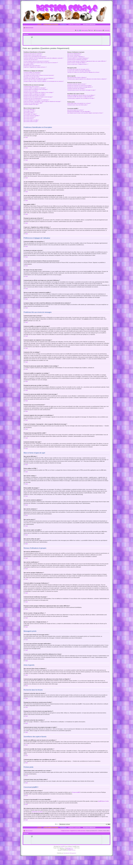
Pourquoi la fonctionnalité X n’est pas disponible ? (78, 111)
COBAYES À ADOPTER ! (74, 24)
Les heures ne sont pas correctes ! (32, 73)
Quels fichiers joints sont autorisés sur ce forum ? (79, 103)
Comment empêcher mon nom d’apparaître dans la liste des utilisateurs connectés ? (43, 58)
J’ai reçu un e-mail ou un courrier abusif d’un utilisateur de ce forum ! (83, 72)
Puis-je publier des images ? (30, 114)
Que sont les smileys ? (29, 112)
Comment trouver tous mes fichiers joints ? (77, 104)
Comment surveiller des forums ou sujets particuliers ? (80, 96)
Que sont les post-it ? (29, 118)
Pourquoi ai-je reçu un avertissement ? (33, 98)
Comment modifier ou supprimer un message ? (35, 88)
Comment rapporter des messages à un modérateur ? (36, 99)
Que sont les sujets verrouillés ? (31, 120)
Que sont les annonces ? (30, 117)
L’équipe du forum (65, 830)
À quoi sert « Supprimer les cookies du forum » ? (35, 67)
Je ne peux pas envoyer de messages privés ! (78, 69)
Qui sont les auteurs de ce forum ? (75, 110)
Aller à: (56, 824)
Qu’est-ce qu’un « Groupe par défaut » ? (76, 62)
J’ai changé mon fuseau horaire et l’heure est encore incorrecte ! (39, 75)
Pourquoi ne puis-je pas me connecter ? (33, 53)
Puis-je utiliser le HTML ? (29, 111)
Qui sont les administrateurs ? (74, 53)
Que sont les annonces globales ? (32, 115)
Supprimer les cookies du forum (77, 830)
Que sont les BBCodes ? (29, 109)
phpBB (62, 846)
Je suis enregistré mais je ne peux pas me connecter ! (36, 61)
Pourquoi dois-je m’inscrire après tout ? (33, 55)
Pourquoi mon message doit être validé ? (33, 103)
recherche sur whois (37, 811)
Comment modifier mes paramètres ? (32, 72)
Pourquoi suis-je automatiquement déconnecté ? (35, 56)
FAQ (78, 30)
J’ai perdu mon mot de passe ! (31, 59)
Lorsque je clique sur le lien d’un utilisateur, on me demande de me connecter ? (44, 81)
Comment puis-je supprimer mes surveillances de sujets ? (81, 98)
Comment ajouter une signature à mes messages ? (36, 89)
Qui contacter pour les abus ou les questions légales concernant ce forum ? (85, 113)
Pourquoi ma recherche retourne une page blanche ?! (80, 87)
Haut (26, 137)
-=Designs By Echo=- (68, 847)
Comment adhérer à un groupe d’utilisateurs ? (78, 58)
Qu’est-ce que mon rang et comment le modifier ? (35, 79)
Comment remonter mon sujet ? (31, 104)
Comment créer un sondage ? (31, 91)
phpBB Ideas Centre (103, 801)
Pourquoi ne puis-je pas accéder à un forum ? (34, 95)
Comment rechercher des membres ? (76, 88)
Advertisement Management (69, 853)
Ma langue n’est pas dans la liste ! (32, 76)
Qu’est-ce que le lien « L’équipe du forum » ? (77, 64)
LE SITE (39, 24)
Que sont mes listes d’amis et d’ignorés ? (77, 77)
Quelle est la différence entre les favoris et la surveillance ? (81, 95)
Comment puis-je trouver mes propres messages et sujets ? (81, 90)
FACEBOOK (63, 24)
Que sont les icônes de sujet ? (31, 121)
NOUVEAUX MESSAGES (89, 24)
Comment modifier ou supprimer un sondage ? (34, 94)
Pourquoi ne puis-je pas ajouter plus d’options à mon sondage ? (38, 92)
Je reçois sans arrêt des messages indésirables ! (79, 70)
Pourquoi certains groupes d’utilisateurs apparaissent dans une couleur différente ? (86, 61)
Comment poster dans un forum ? (32, 86)
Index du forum (29, 27)
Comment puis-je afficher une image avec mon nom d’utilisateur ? (39, 78)
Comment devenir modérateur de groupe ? (77, 59)
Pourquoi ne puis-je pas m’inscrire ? (32, 65)
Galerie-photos (84, 30)
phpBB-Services (71, 850)
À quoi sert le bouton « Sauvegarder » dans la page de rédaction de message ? (42, 101)
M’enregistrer (99, 30)
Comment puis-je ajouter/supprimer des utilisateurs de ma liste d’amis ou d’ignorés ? (87, 79)
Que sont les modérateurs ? (74, 55)
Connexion (106, 30)
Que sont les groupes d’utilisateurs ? (76, 56)
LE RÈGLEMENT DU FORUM (51, 24)
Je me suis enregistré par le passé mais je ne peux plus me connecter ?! (41, 62)
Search (91, 30)
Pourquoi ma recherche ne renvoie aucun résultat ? (79, 85)
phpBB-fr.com (70, 849)
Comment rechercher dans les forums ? (76, 84)
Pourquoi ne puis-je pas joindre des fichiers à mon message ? (38, 96)
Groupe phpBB (76, 792)
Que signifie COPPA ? (29, 64)
